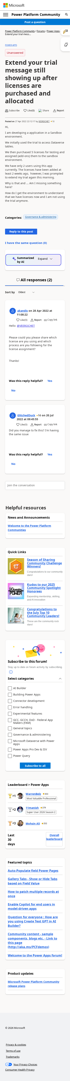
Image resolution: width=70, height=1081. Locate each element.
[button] (66, 14)
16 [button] (39, 415)
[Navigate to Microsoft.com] (13, 5)
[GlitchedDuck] (13, 415)
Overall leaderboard (54, 837)
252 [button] (45, 823)
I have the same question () (26, 243)
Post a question (35, 22)
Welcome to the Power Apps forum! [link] (35, 955)
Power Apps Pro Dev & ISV (30, 749)
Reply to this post (21, 231)
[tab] (34, 281)
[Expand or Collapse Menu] (5, 15)
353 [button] (46, 794)
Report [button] (60, 110)
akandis (22, 310)
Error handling (22, 707)
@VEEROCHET (26, 326)
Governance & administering (40, 216)
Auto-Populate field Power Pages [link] (33, 870)
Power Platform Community (35, 14)
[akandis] (13, 311)
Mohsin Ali (33, 823)
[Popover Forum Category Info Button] (11, 672)
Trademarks (12, 1056)
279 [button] (44, 807)
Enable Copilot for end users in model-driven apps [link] (31, 906)
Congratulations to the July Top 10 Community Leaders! (43, 613)
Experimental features (27, 713)
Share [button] (46, 110)
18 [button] (53, 121)
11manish (32, 808)
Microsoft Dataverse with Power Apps (33, 742)
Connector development (29, 701)
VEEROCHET (44, 121)
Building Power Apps (26, 694)
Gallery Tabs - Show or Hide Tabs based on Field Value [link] (32, 881)
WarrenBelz (33, 794)
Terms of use (13, 1050)
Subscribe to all (35, 766)
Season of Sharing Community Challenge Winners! (44, 563)
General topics (22, 728)
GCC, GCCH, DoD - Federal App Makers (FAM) (33, 721)
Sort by (10, 292)
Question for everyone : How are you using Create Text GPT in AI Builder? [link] (33, 921)
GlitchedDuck (26, 415)
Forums (41, 31)
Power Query (21, 756)
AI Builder (19, 688)
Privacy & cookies (16, 1044)
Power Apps (53, 31)
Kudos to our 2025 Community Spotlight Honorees (44, 588)
